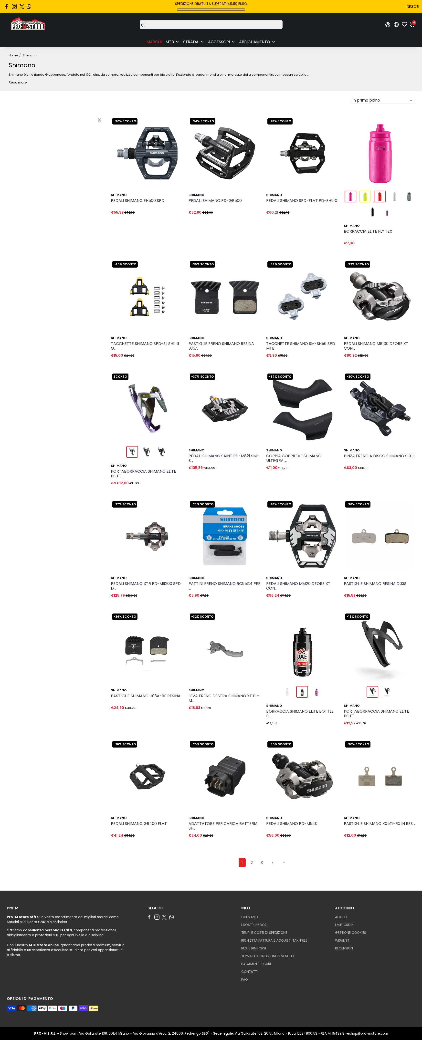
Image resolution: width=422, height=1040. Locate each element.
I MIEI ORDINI (344, 925)
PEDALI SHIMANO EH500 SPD (137, 200)
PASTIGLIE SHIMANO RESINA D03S (375, 583)
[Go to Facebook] (6, 6)
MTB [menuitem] (170, 42)
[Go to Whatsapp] (29, 6)
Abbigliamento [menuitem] (254, 42)
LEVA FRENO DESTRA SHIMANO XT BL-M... (224, 698)
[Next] (175, 152)
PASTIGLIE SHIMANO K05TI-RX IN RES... (379, 823)
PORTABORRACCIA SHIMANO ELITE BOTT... (143, 474)
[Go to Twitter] (21, 6)
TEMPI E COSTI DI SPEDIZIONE (264, 932)
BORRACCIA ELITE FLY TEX (368, 231)
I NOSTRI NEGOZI (254, 925)
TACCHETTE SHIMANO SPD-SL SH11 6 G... (145, 346)
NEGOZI (413, 6)
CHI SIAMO (249, 917)
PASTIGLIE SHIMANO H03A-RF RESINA (145, 696)
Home (13, 55)
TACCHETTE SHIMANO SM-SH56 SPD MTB (300, 346)
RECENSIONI (344, 948)
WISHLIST (342, 940)
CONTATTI (249, 971)
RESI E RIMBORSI (253, 948)
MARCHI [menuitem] (154, 42)
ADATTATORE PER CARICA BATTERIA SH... (223, 826)
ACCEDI (341, 917)
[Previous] (120, 152)
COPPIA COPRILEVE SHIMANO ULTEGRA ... (293, 458)
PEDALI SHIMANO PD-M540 (291, 823)
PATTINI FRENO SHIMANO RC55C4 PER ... (225, 586)
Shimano (119, 195)
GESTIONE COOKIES (350, 932)
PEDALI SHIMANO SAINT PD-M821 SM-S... (224, 458)
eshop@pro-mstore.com (367, 1033)
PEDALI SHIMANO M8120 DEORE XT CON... (298, 586)
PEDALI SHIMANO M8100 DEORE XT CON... (376, 346)
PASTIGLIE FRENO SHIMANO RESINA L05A (221, 346)
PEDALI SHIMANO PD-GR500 (215, 200)
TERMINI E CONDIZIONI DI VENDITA (268, 956)
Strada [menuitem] (191, 42)
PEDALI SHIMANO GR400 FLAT (139, 823)
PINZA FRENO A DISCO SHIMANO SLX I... (380, 456)
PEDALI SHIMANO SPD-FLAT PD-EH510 (301, 200)
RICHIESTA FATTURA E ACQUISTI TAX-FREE (274, 940)
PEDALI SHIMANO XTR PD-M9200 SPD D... (146, 586)
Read (13, 82)
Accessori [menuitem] (219, 42)
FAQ (244, 979)
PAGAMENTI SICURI (256, 964)
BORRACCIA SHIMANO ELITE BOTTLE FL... (300, 714)
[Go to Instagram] (14, 6)
